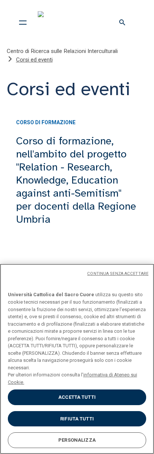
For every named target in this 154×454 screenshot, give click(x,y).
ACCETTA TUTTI (77, 397)
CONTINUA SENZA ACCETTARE (117, 273)
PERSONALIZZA (77, 440)
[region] (77, 359)
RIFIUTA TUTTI (77, 419)
